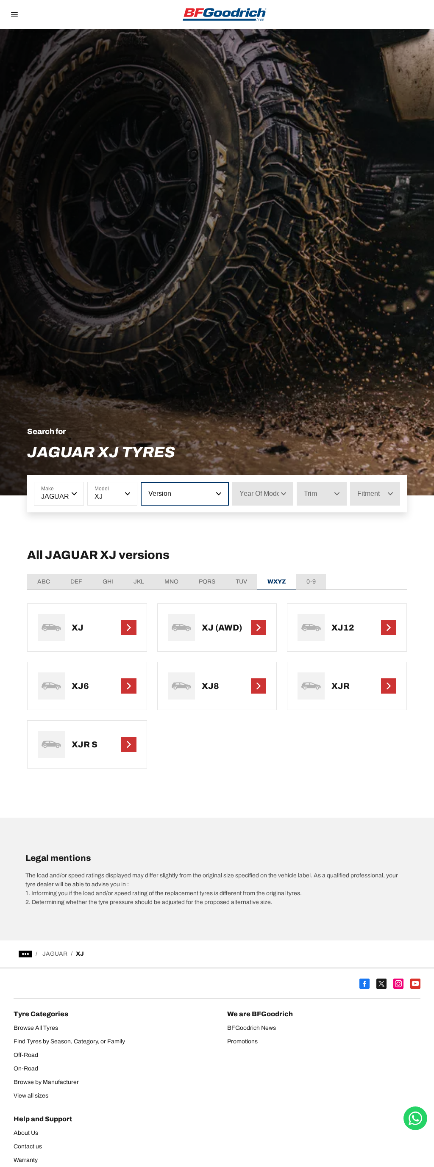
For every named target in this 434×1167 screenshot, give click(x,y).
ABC (43, 581)
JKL (139, 581)
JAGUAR (54, 954)
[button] (73, 493)
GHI (108, 581)
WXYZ (276, 581)
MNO (171, 581)
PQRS (207, 581)
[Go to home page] (225, 14)
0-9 (311, 581)
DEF (76, 581)
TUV (241, 581)
